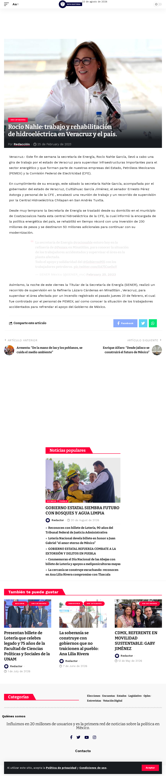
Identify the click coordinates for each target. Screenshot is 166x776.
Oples (147, 695)
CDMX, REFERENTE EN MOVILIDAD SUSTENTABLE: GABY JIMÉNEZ (136, 640)
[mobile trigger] (7, 4)
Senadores (74, 603)
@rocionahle (83, 242)
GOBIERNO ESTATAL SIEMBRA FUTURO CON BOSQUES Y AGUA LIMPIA (82, 510)
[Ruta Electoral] (70, 4)
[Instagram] (94, 737)
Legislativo (135, 695)
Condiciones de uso (92, 767)
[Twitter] (78, 737)
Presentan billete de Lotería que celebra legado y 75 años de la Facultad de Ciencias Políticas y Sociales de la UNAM (27, 646)
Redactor (58, 520)
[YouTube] (86, 737)
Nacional (20, 603)
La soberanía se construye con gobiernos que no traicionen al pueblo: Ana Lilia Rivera (79, 643)
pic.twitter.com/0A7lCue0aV (95, 267)
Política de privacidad (61, 767)
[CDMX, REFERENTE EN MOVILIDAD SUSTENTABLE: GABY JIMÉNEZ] (138, 613)
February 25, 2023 (101, 274)
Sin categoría (18, 120)
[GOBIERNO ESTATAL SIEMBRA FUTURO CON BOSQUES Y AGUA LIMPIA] (83, 480)
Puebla (63, 501)
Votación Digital (112, 700)
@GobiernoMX (94, 262)
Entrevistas (94, 700)
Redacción (22, 144)
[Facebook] (71, 737)
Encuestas (108, 695)
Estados (51, 501)
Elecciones (93, 695)
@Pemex (61, 247)
